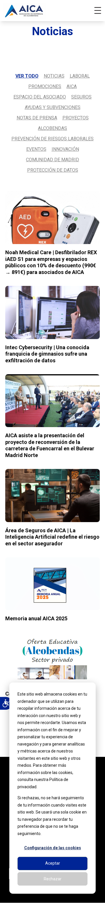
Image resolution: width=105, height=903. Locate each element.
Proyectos (75, 118)
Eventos (36, 149)
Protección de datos (52, 170)
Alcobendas (52, 128)
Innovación (65, 149)
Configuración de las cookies (52, 847)
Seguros (81, 97)
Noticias (54, 76)
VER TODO (26, 76)
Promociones (44, 86)
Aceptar (52, 863)
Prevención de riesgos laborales (52, 138)
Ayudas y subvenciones (52, 107)
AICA (71, 86)
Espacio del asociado (39, 97)
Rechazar (53, 879)
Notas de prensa (37, 118)
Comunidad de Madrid (52, 159)
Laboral (80, 76)
